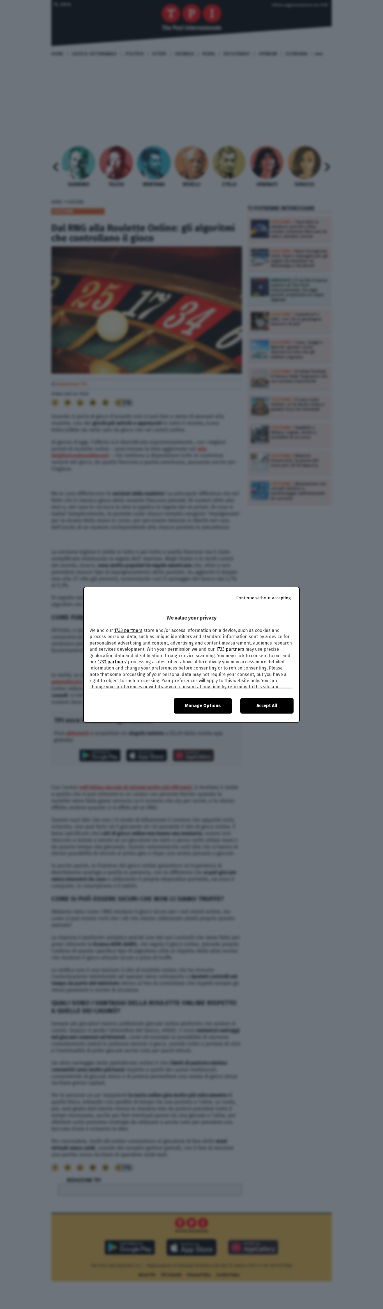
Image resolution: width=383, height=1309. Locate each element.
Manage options (203, 705)
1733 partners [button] (128, 630)
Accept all (267, 705)
